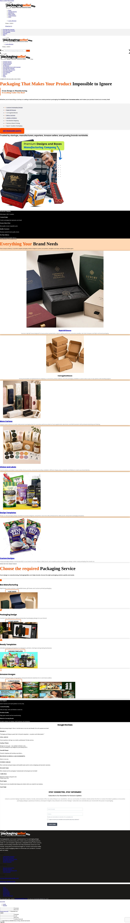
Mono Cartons (6, 421)
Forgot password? (4, 911)
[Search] (28, 51)
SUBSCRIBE (52, 824)
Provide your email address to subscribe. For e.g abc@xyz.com (60, 817)
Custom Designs (7, 558)
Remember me (14, 911)
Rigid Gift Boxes (65, 330)
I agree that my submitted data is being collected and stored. (16, 920)
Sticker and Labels (8, 467)
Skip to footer (10, 0)
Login (4, 904)
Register (5, 905)
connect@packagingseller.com (9, 878)
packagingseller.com (21, 899)
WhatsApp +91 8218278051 (7, 881)
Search (1, 50)
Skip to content (3, 0)
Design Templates (8, 513)
